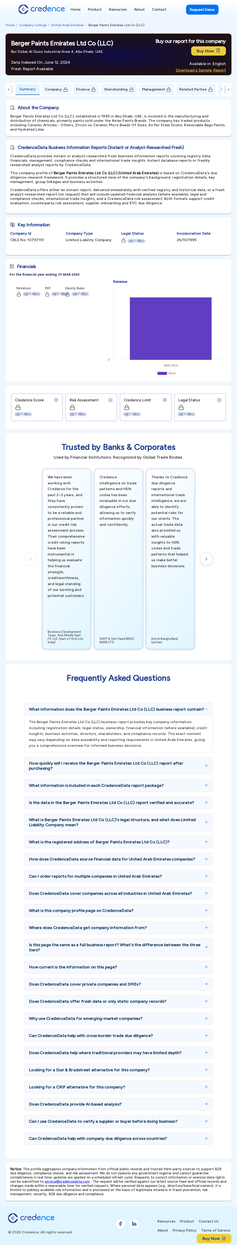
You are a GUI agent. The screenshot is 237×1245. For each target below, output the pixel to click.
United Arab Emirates (67, 25)
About (162, 1230)
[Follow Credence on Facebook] (120, 1224)
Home (10, 25)
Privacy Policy (184, 1230)
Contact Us (208, 1221)
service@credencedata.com (67, 1181)
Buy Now (205, 51)
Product (187, 1221)
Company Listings (33, 25)
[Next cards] (206, 558)
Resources (166, 1221)
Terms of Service (215, 1230)
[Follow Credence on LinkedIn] (134, 1224)
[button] (118, 709)
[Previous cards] (30, 558)
